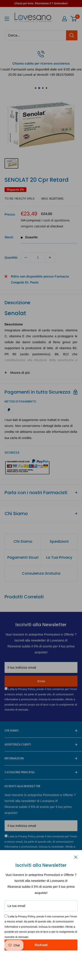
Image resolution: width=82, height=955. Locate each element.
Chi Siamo (22, 541)
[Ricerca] (71, 35)
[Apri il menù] (7, 19)
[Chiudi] (75, 857)
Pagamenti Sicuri (22, 557)
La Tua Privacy (59, 557)
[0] (74, 18)
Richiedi (41, 945)
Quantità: (11, 257)
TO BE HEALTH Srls (20, 198)
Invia (41, 681)
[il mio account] (64, 18)
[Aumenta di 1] (50, 257)
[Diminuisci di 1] (26, 257)
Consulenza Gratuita (41, 573)
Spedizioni (59, 541)
